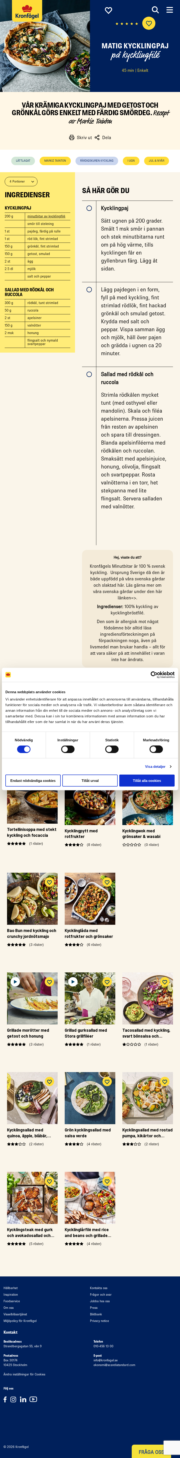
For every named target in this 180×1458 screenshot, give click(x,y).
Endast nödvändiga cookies (33, 781)
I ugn (131, 160)
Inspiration (11, 1294)
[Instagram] (15, 1399)
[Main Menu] (169, 10)
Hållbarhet (11, 1288)
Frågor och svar (101, 1294)
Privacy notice (99, 1321)
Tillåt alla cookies (147, 781)
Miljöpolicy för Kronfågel (20, 1321)
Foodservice (12, 1301)
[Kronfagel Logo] (28, 15)
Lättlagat (23, 160)
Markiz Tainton (55, 160)
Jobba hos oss (100, 1301)
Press (94, 1308)
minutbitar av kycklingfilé (46, 216)
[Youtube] (34, 1399)
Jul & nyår (156, 160)
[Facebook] (7, 1399)
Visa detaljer (155, 766)
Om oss (9, 1308)
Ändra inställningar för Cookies (24, 1374)
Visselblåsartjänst (15, 1314)
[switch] (68, 749)
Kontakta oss (98, 1288)
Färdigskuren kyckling (96, 160)
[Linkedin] (25, 1399)
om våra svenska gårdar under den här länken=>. (127, 591)
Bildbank (96, 1314)
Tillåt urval (90, 781)
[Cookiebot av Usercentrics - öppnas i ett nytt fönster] (154, 674)
